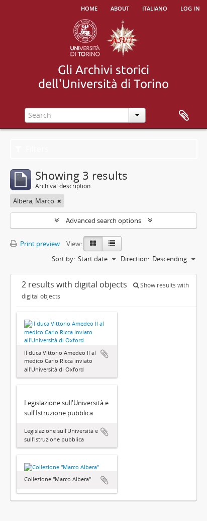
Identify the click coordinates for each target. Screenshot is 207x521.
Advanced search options (103, 220)
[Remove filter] (59, 201)
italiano (154, 7)
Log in (190, 7)
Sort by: (63, 258)
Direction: (135, 258)
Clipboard (183, 115)
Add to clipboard (104, 354)
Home (89, 7)
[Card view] (92, 243)
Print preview (39, 243)
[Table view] (112, 243)
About (120, 7)
